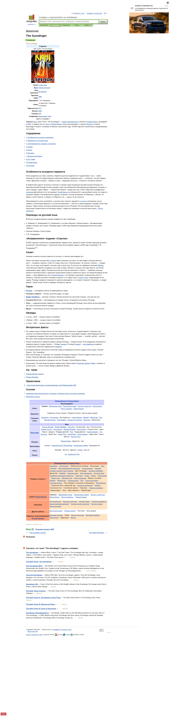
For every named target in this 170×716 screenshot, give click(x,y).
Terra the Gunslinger (34, 575)
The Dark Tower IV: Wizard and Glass (40, 604)
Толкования (55, 25)
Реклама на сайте (66, 629)
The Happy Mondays (96, 533)
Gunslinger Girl (32, 584)
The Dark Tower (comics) (36, 591)
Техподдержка (56, 629)
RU (105, 13)
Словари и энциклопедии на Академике (58, 17)
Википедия (44, 25)
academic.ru (31, 24)
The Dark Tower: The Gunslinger (39, 561)
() (35, 374)
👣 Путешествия (33, 631)
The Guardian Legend (37, 533)
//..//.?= (51, 385)
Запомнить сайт (79, 13)
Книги (77, 25)
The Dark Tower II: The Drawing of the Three (43, 597)
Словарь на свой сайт (94, 13)
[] (36, 247)
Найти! (103, 22)
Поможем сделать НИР (44, 529)
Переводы (66, 25)
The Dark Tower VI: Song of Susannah (41, 608)
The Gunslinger (32, 552)
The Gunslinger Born (34, 566)
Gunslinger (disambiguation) (37, 613)
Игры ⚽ (88, 25)
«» (55, 393)
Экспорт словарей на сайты (34, 634)
